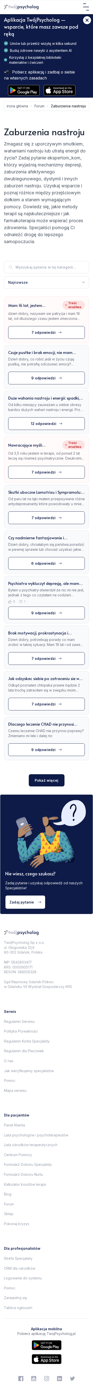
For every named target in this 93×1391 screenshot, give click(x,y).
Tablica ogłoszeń (18, 1308)
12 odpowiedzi (44, 423)
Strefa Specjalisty (18, 1258)
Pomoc (9, 1080)
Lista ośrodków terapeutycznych (31, 1145)
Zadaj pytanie (21, 902)
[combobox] (46, 282)
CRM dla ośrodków (19, 1268)
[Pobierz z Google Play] (24, 90)
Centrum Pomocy (18, 1155)
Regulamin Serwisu (19, 1021)
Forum (9, 1204)
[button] (46, 282)
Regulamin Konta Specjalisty (27, 1041)
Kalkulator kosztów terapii (25, 1184)
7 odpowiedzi (43, 332)
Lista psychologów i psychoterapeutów (36, 1135)
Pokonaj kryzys (16, 1224)
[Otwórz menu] (86, 7)
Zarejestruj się (15, 1298)
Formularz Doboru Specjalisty (28, 1164)
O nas (8, 1061)
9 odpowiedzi (43, 378)
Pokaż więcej (46, 780)
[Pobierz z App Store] (59, 90)
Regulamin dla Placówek (24, 1051)
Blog (7, 1194)
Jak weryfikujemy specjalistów (29, 1071)
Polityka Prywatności (21, 1031)
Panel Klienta (14, 1125)
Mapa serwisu (15, 1090)
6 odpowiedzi (43, 563)
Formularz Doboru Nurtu (23, 1174)
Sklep (8, 1214)
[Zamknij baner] (87, 20)
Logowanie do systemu (23, 1278)
